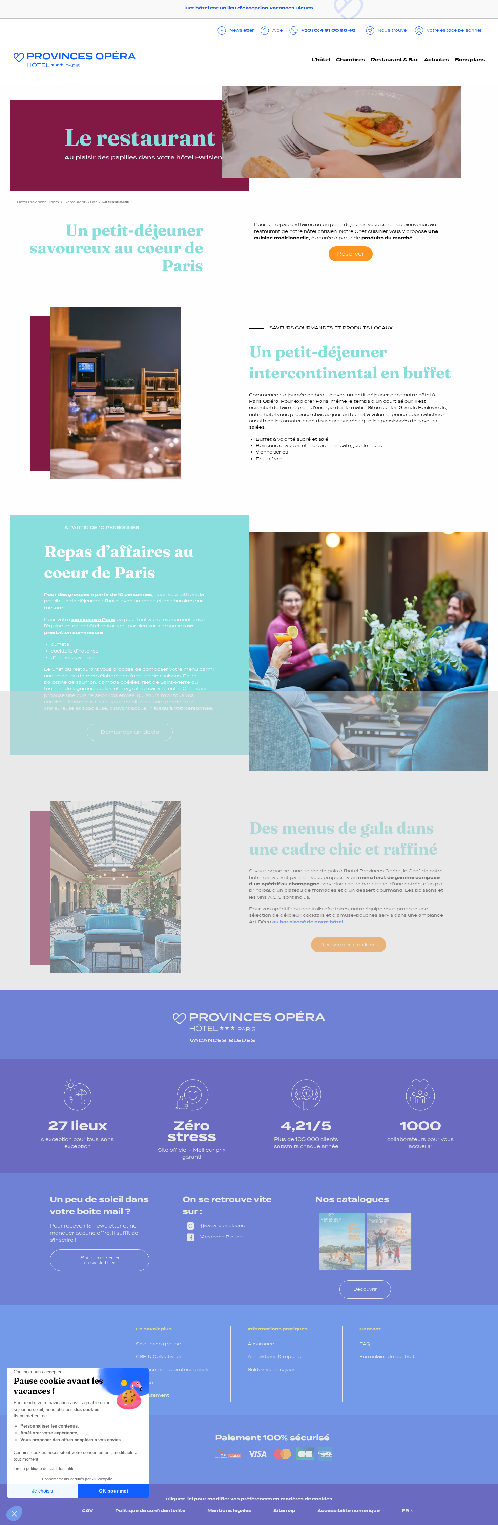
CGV (87, 1510)
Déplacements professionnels (172, 1369)
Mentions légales (229, 1510)
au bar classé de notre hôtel (307, 921)
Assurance (261, 1343)
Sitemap (284, 1510)
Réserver (350, 254)
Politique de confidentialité (150, 1510)
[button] (14, 1513)
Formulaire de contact (387, 1356)
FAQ (364, 1343)
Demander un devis (130, 732)
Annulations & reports (274, 1356)
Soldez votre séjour (271, 1369)
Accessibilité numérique (348, 1510)
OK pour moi (113, 1491)
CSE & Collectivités (159, 1356)
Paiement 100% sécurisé (272, 1437)
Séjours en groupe (158, 1343)
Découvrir (365, 1289)
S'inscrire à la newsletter (99, 1260)
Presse (144, 1382)
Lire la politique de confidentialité (44, 1468)
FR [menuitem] (405, 1510)
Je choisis (42, 1491)
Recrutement (152, 1395)
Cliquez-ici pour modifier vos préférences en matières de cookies (249, 1498)
